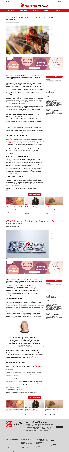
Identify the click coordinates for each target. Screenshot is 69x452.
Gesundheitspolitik (15, 14)
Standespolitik (48, 109)
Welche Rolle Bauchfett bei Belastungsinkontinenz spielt (51, 90)
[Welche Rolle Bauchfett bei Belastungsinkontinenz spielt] (34, 201)
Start (6, 14)
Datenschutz (54, 444)
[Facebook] (11, 1)
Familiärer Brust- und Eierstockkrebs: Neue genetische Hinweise (54, 81)
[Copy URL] (51, 34)
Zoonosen (34, 188)
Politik (10, 14)
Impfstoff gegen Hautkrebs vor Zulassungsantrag (52, 101)
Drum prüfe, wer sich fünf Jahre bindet (53, 110)
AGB (53, 443)
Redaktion (13, 24)
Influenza (17, 188)
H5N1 (14, 188)
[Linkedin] (6, 1)
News (13, 22)
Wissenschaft (17, 22)
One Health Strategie (23, 188)
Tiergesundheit (29, 188)
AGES (12, 188)
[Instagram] (8, 1)
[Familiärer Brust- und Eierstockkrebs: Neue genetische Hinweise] (15, 201)
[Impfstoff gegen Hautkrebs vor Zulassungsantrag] (54, 201)
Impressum (54, 445)
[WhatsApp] (51, 29)
